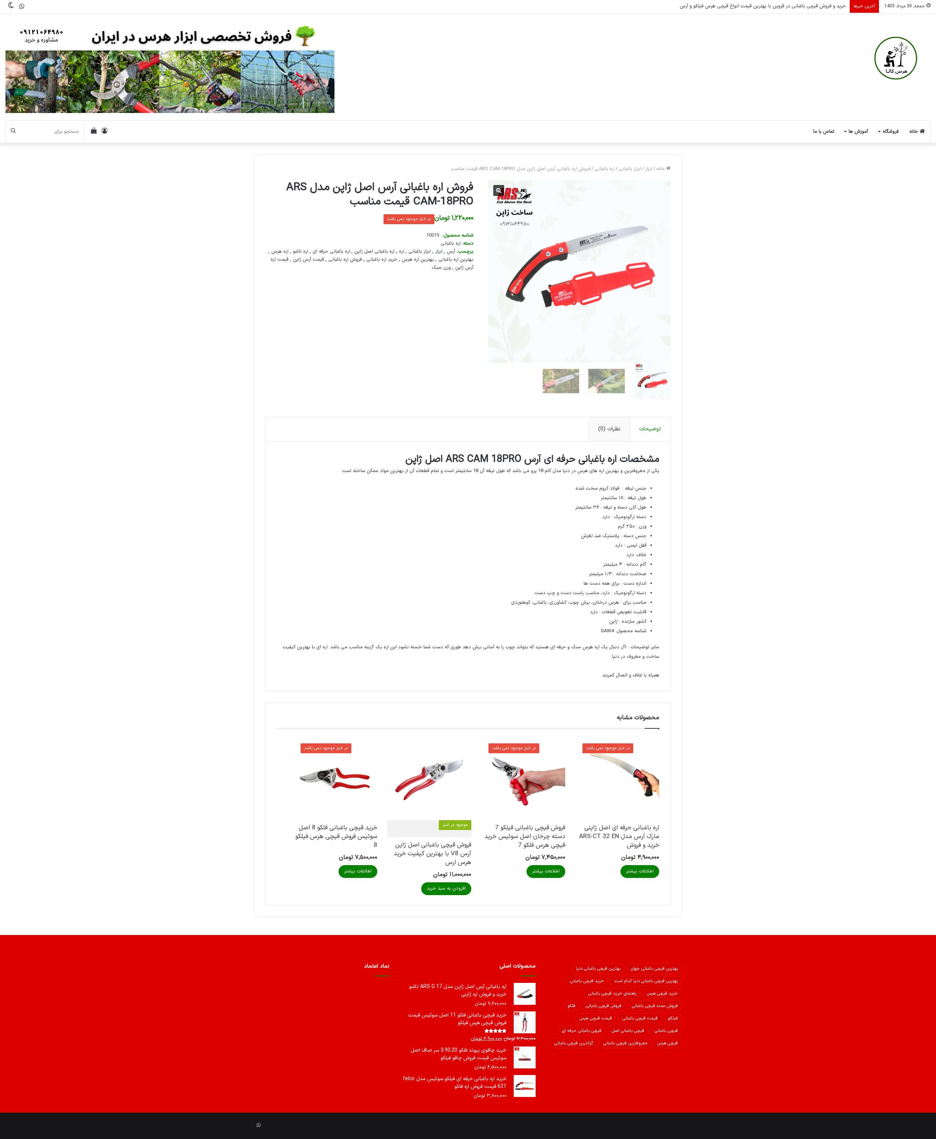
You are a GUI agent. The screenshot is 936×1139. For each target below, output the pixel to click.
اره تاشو (300, 251)
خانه (914, 131)
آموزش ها (858, 131)
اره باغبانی (605, 169)
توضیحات (650, 429)
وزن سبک (441, 267)
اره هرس (279, 251)
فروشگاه (891, 131)
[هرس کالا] (896, 58)
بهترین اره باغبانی (455, 259)
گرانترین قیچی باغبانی (573, 1043)
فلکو (571, 1006)
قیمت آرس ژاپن (308, 259)
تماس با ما (823, 131)
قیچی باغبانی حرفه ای (581, 1030)
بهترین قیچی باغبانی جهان (654, 968)
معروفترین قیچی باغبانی (625, 1043)
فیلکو (673, 1018)
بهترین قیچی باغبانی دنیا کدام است (646, 981)
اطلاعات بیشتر (640, 871)
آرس (451, 251)
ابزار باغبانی (630, 169)
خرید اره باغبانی (381, 259)
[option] (648, 382)
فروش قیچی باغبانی (604, 1006)
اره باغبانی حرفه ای (331, 251)
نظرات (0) (609, 429)
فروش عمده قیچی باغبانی (655, 1006)
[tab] (650, 429)
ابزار (648, 169)
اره (401, 251)
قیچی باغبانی (666, 1030)
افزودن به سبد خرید (446, 888)
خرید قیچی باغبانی (587, 981)
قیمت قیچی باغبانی (640, 1018)
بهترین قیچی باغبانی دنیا (598, 968)
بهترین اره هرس (418, 259)
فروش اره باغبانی (345, 259)
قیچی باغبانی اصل (628, 1030)
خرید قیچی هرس (662, 993)
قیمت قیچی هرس (596, 1018)
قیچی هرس (667, 1043)
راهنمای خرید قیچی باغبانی (612, 993)
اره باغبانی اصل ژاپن (374, 251)
